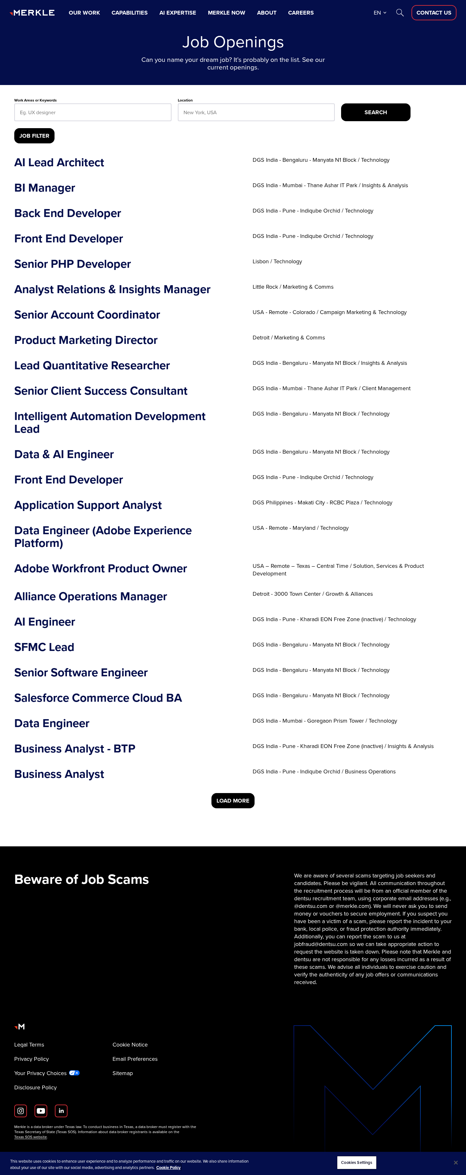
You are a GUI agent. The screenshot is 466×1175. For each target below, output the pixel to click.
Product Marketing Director (86, 340)
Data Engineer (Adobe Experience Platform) (103, 536)
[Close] (456, 1163)
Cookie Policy (168, 1168)
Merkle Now (226, 12)
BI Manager (44, 187)
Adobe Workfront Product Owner (100, 569)
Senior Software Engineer (81, 672)
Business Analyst (59, 774)
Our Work (84, 12)
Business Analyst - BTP (74, 748)
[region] (233, 1163)
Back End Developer (67, 213)
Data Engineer (51, 723)
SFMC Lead (44, 647)
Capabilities (130, 12)
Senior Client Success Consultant (101, 390)
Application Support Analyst (88, 505)
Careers (301, 12)
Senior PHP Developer (72, 264)
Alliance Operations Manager (90, 596)
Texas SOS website (30, 1136)
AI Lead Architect (59, 162)
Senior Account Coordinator (87, 314)
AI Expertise (177, 12)
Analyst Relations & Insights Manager (112, 289)
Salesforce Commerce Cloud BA (98, 698)
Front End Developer (68, 238)
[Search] (400, 12)
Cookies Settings (356, 1162)
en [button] (377, 13)
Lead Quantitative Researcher (92, 365)
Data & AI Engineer (64, 454)
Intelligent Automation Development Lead (110, 422)
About (266, 12)
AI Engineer (44, 621)
